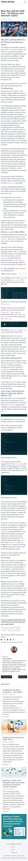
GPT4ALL (4, 239)
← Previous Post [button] (6, 677)
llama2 (14, 336)
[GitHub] (9, 844)
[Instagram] (16, 844)
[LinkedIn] (14, 844)
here (24, 264)
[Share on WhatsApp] (13, 639)
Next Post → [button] (22, 677)
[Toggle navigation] (25, 1)
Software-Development (15, 630)
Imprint (12, 849)
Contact (12, 847)
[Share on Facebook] (1, 639)
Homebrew (22, 268)
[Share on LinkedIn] (7, 639)
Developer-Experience (7, 629)
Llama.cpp (21, 237)
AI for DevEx (13, 50)
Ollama (13, 239)
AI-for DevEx (5, 627)
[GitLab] (12, 844)
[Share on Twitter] (4, 639)
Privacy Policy (14, 852)
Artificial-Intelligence (15, 627)
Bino (25, 858)
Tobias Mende (7, 855)
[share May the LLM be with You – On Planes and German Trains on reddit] (10, 639)
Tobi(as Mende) (7, 1)
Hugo (9, 858)
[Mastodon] (18, 844)
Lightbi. (13, 858)
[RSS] (21, 844)
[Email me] (7, 844)
